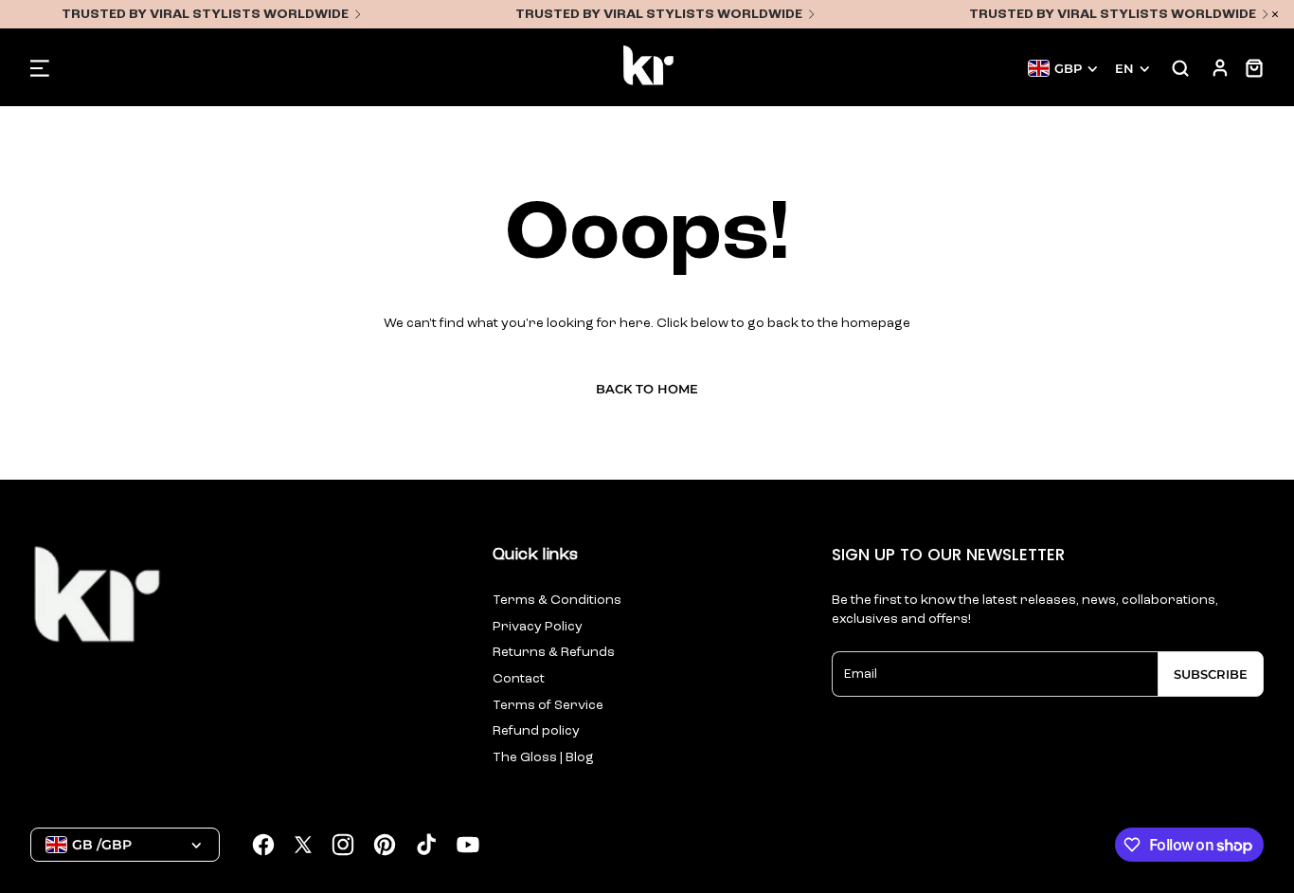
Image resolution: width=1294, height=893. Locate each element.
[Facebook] (263, 844)
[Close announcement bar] (1275, 14)
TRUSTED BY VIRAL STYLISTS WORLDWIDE (205, 14)
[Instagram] (343, 844)
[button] (39, 68)
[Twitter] (303, 844)
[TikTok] (426, 844)
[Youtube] (468, 844)
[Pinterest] (384, 844)
